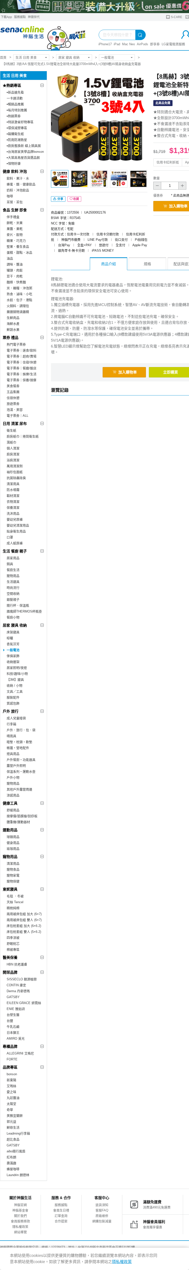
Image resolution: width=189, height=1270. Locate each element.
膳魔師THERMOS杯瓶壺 (24, 611)
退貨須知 (101, 1205)
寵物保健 (13, 881)
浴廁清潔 (13, 460)
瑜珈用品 (13, 849)
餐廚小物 (13, 617)
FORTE (12, 1059)
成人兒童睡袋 (16, 718)
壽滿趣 (11, 1163)
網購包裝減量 (101, 1221)
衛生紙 (11, 430)
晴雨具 (11, 736)
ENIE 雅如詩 (16, 1009)
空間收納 (13, 593)
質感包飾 (13, 703)
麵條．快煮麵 (16, 282)
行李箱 (11, 724)
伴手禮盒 (13, 217)
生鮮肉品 (13, 318)
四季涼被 (13, 938)
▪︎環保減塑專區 (17, 128)
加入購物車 (127, 372)
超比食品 (13, 1139)
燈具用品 (13, 754)
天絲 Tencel (15, 902)
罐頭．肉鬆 (15, 270)
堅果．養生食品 (18, 246)
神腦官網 (20, 1205)
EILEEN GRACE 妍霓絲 (24, 1003)
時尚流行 (13, 588)
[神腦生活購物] (43, 35)
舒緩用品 (13, 810)
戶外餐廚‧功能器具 (21, 760)
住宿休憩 (13, 398)
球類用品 (13, 837)
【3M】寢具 (15, 679)
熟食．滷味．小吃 (19, 294)
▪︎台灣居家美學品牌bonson (25, 151)
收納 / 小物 (14, 685)
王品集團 (13, 392)
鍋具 (10, 564)
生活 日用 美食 (26, 57)
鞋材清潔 (13, 496)
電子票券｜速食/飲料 (21, 350)
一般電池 (107, 57)
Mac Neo (128, 44)
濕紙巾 (11, 442)
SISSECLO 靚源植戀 (22, 979)
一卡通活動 (15, 98)
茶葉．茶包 (15, 202)
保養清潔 (13, 507)
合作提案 (61, 1221)
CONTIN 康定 (16, 985)
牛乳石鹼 (13, 1027)
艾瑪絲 (11, 1086)
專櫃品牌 (10, 1046)
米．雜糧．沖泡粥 (19, 288)
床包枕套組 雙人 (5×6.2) (24, 932)
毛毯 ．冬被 (15, 896)
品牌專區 (10, 1067)
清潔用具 (13, 484)
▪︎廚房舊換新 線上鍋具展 (24, 146)
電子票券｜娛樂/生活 (21, 374)
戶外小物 (13, 777)
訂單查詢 (61, 1216)
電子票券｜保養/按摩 (21, 380)
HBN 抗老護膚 (17, 964)
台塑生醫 (13, 1015)
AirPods (142, 44)
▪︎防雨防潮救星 (17, 140)
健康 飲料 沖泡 (15, 171)
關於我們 (20, 1216)
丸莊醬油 (13, 1098)
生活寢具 (13, 582)
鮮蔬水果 (13, 329)
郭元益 (11, 1121)
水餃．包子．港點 (19, 300)
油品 (10, 258)
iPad (117, 44)
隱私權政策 (20, 1226)
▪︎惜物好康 (14, 163)
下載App (6, 17)
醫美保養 (10, 957)
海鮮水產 (13, 324)
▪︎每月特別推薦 (17, 110)
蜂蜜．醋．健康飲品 (21, 184)
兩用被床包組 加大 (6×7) (24, 914)
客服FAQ (101, 1210)
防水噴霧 (13, 490)
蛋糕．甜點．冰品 (19, 252)
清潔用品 (13, 863)
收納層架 (13, 662)
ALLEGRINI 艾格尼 (20, 1053)
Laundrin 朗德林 (18, 1175)
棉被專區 (13, 949)
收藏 (76, 199)
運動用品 (10, 830)
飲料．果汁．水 (18, 178)
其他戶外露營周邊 (19, 789)
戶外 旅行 (10, 711)
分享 (60, 199)
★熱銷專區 (12, 85)
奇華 (10, 1110)
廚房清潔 (13, 454)
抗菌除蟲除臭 (16, 478)
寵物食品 (13, 869)
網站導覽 (20, 1232)
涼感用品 (13, 795)
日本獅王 (13, 1032)
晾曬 (10, 638)
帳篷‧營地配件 (18, 748)
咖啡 (10, 196)
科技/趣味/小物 (17, 674)
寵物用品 (13, 576)
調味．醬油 (15, 264)
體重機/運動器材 (18, 822)
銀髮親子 (13, 599)
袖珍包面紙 (15, 472)
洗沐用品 (13, 513)
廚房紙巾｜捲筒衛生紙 (23, 436)
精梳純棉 (13, 908)
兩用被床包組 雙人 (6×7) (24, 920)
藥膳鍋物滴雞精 (18, 312)
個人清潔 (13, 448)
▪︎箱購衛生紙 (15, 134)
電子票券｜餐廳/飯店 (21, 368)
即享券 (155, 44)
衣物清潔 (13, 502)
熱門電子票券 (16, 344)
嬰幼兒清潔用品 (18, 525)
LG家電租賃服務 (173, 44)
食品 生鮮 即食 (15, 210)
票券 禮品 (10, 337)
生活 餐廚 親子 (15, 551)
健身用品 (13, 843)
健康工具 (10, 803)
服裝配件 (13, 697)
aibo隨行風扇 (16, 1151)
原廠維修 (101, 1216)
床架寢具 (13, 632)
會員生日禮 (61, 1210)
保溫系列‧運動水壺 (21, 771)
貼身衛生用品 (16, 531)
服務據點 (20, 17)
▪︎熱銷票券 (14, 116)
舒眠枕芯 (13, 943)
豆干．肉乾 (15, 276)
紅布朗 (11, 1157)
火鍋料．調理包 (18, 306)
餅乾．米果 (15, 223)
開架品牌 (10, 972)
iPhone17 (105, 44)
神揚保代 (34, 17)
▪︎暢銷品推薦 (15, 104)
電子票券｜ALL (17, 415)
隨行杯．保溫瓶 (18, 605)
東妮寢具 (10, 889)
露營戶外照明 (16, 765)
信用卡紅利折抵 (168, 162)
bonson (12, 1074)
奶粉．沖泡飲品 (18, 190)
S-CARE (176, 17)
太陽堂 (11, 1104)
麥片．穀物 (15, 235)
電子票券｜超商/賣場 (21, 356)
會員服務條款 (20, 1221)
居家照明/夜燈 (17, 668)
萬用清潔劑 (15, 466)
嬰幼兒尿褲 (15, 519)
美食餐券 (13, 386)
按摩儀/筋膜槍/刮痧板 (22, 816)
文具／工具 (15, 691)
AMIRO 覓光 (16, 1038)
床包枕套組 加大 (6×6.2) (24, 926)
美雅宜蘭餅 (15, 1115)
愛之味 (11, 1092)
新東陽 (11, 1080)
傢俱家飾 (13, 656)
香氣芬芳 (13, 644)
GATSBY (13, 997)
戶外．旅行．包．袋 (21, 730)
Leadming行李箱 (18, 1133)
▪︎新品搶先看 (15, 92)
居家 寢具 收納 (68, 57)
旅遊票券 (13, 404)
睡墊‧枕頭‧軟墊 (19, 742)
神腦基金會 (20, 1210)
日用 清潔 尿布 (15, 423)
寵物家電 (13, 875)
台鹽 (10, 1021)
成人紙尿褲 (15, 543)
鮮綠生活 (13, 1127)
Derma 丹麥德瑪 (18, 991)
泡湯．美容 (15, 410)
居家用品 (13, 558)
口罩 (10, 537)
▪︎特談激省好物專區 (20, 122)
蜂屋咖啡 (13, 1169)
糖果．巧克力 (16, 240)
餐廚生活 (13, 570)
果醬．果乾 (15, 229)
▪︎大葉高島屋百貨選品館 (23, 157)
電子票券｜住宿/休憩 (21, 362)
